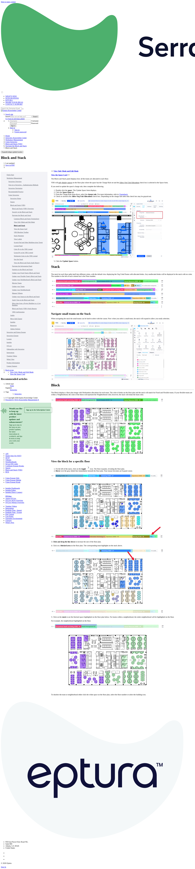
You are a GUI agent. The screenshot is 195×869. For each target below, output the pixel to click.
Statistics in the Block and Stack (22, 269)
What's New (10, 359)
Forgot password (20, 132)
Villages (8, 460)
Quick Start (10, 175)
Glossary (8, 520)
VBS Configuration (18, 312)
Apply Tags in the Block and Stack (23, 300)
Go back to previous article (15, 119)
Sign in (13, 126)
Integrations (10, 352)
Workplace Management (14, 140)
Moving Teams (17, 283)
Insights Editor (10, 490)
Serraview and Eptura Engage (16, 332)
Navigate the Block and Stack (16, 146)
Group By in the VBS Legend (23, 253)
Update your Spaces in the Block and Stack (26, 297)
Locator (9, 339)
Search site (9, 114)
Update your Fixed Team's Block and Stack (26, 273)
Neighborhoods (10, 462)
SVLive (9, 346)
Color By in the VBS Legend (23, 249)
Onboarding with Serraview (15, 349)
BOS (7, 472)
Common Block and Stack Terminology (26, 219)
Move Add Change (16, 319)
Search (8, 116)
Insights (12, 322)
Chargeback (123, 194)
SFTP (7, 458)
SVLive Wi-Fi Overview (14, 500)
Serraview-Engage (12, 336)
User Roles (9, 516)
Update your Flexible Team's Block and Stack (26, 276)
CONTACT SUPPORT (14, 104)
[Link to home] (11, 110)
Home (7, 136)
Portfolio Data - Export (13, 512)
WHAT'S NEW (11, 96)
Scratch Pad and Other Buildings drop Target (28, 242)
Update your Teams (18, 286)
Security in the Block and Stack (22, 212)
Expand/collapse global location (12, 152)
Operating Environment (13, 518)
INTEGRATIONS (12, 98)
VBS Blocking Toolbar (21, 232)
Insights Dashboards (12, 488)
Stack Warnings (19, 236)
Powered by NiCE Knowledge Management (22, 400)
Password (34, 123)
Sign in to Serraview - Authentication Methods (23, 185)
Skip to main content (8, 2)
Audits (12, 315)
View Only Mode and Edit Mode (24, 222)
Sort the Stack (18, 259)
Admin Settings (15, 329)
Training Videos (12, 356)
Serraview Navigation (15, 188)
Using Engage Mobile (13, 480)
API (6, 454)
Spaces (12, 202)
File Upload (9, 514)
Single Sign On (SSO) (13, 456)
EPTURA (9, 100)
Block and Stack (19, 225)
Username (34, 121)
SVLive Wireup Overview (14, 502)
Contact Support (12, 366)
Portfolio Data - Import (13, 510)
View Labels (18, 239)
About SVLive (10, 498)
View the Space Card (20, 229)
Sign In (3, 867)
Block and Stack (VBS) (13, 144)
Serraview (13, 390)
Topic (12, 386)
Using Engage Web (12, 478)
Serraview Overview (15, 181)
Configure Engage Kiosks (14, 466)
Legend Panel (18, 246)
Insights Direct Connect (13, 492)
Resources (13, 325)
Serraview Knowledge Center (16, 138)
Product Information (13, 363)
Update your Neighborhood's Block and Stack (26, 280)
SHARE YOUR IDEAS (14, 102)
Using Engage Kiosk (12, 482)
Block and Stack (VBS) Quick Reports (24, 308)
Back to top (9, 370)
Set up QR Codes (11, 464)
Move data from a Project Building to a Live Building (26, 304)
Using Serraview (11, 142)
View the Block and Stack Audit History (26, 263)
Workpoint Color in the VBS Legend (25, 256)
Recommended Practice (15, 192)
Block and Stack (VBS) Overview (23, 209)
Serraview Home (15, 198)
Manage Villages (17, 293)
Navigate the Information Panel (22, 266)
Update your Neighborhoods (21, 290)
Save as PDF (10, 165)
